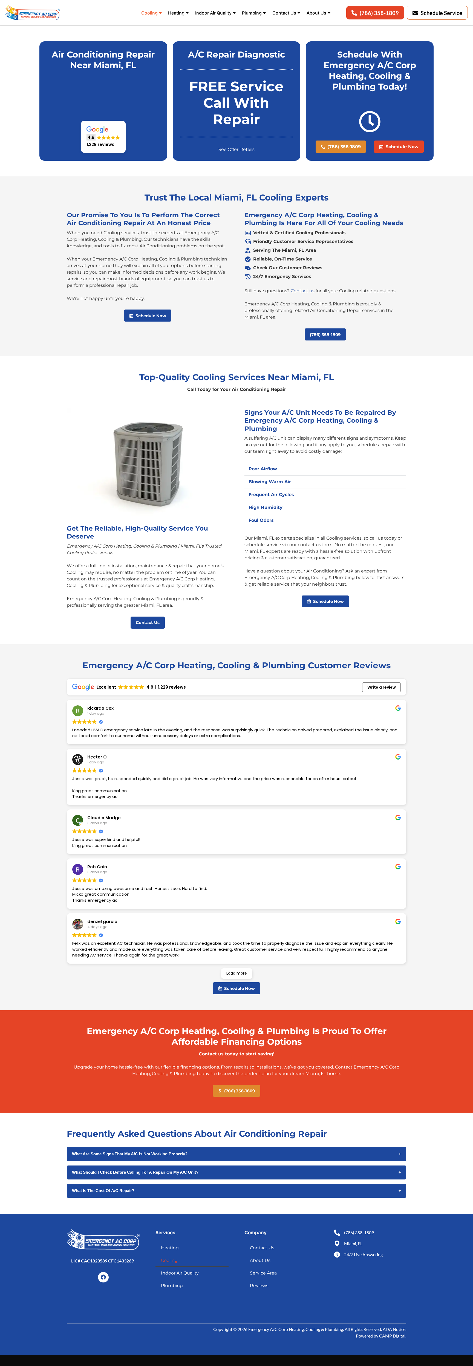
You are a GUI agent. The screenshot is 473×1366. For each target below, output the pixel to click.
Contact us (303, 290)
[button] (103, 137)
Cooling (149, 13)
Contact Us (284, 13)
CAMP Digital (392, 1335)
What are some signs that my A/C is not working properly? (236, 1154)
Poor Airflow (263, 468)
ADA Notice (394, 1329)
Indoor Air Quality (213, 13)
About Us (316, 13)
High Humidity (265, 507)
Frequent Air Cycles (271, 494)
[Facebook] (103, 1277)
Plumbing (252, 13)
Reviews (259, 1285)
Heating (176, 13)
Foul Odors (261, 520)
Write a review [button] (381, 687)
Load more (236, 973)
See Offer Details (236, 149)
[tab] (325, 469)
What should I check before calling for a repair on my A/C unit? (236, 1172)
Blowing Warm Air (270, 481)
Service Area (263, 1273)
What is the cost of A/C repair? (236, 1190)
